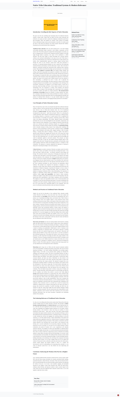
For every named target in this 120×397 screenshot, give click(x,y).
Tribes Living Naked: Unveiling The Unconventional (44, 384)
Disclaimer (82, 1)
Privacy (86, 1)
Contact (78, 1)
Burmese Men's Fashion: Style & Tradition (42, 380)
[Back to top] (118, 395)
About (75, 1)
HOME (71, 1)
